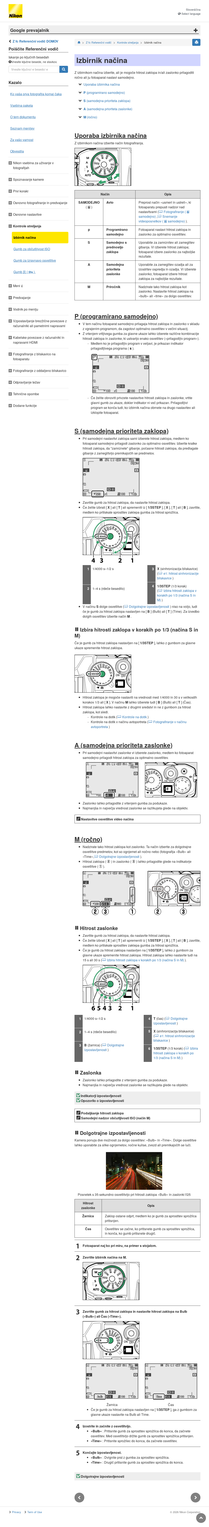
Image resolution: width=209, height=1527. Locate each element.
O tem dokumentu (23, 116)
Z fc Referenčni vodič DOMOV (35, 41)
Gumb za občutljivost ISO (31, 249)
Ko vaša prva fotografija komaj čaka (36, 94)
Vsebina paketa (21, 105)
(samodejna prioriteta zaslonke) (107, 109)
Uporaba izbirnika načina (101, 84)
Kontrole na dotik (134, 717)
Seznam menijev (22, 128)
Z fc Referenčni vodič (98, 42)
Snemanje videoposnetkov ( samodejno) (162, 218)
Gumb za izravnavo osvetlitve (34, 260)
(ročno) (90, 117)
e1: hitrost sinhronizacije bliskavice (177, 575)
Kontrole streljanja (127, 42)
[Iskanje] (63, 69)
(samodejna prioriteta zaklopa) (106, 100)
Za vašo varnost (21, 139)
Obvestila (17, 151)
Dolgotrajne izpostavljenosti (149, 606)
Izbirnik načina (24, 237)
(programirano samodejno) (104, 92)
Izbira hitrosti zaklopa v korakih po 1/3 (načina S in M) (176, 595)
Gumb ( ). (24, 271)
